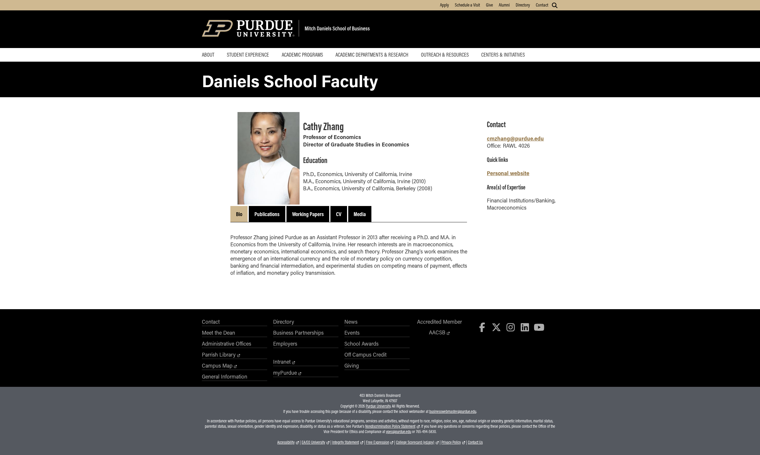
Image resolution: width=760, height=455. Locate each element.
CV (338, 214)
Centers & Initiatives (503, 54)
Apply (444, 5)
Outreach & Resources (445, 54)
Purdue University (378, 406)
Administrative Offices (226, 343)
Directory (523, 5)
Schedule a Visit (467, 5)
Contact (542, 5)
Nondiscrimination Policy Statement (390, 426)
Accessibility (285, 442)
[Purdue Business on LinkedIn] (525, 327)
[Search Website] (554, 5)
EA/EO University (313, 442)
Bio (239, 214)
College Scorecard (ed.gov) (415, 442)
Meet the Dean (218, 332)
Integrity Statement (345, 442)
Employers (285, 343)
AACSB (437, 332)
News (350, 321)
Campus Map (217, 365)
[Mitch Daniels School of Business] (336, 29)
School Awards (361, 343)
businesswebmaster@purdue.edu (452, 411)
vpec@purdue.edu (398, 431)
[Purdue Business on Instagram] (511, 327)
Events (352, 332)
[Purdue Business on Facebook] (482, 327)
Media (360, 214)
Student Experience (248, 54)
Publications (267, 214)
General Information (224, 376)
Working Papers (308, 214)
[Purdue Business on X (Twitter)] (496, 327)
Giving (351, 365)
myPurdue (285, 372)
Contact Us (475, 442)
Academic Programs (302, 54)
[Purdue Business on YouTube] (539, 327)
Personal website (508, 173)
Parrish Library (219, 354)
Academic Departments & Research (371, 54)
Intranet (282, 361)
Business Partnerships (298, 332)
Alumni (504, 5)
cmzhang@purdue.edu (515, 138)
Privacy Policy (451, 442)
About (208, 54)
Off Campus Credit (365, 354)
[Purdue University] (249, 29)
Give (489, 5)
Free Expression (377, 442)
